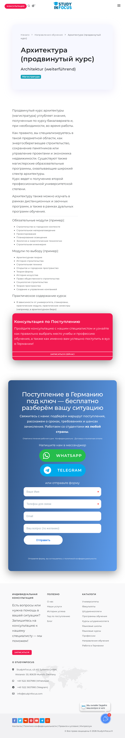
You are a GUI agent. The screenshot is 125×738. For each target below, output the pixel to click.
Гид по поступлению (58, 616)
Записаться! (21, 652)
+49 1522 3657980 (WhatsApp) (33, 680)
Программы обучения (94, 616)
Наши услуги (54, 606)
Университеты (90, 601)
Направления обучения (95, 640)
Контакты (17, 726)
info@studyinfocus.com (30, 693)
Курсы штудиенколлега (95, 621)
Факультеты (88, 606)
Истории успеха (56, 611)
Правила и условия (68, 726)
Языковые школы (92, 626)
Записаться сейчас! (62, 354)
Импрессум (86, 726)
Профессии (88, 635)
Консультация (15, 6)
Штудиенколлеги (92, 611)
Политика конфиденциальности (40, 726)
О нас (50, 601)
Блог (49, 621)
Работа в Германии (93, 645)
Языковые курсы (91, 631)
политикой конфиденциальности (80, 558)
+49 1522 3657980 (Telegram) (32, 687)
